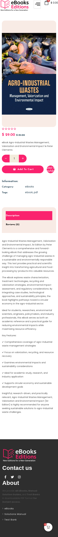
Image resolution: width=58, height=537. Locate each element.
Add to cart (25, 169)
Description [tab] (12, 215)
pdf (36, 192)
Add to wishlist (50, 169)
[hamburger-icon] (37, 4)
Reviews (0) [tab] (12, 224)
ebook (29, 192)
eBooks (29, 186)
